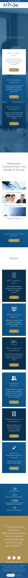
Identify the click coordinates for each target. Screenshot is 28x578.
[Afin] (11, 5)
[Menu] (25, 5)
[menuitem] (25, 5)
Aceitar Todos (10, 575)
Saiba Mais (18, 575)
